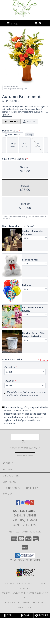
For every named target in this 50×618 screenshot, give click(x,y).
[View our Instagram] (27, 503)
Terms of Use (25, 607)
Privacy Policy (13, 602)
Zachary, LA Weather (12, 593)
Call (9, 615)
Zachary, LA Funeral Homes (17, 583)
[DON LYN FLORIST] (25, 16)
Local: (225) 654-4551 (25, 525)
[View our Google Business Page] (23, 503)
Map (26, 615)
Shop (14, 23)
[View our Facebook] (18, 503)
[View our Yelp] (32, 503)
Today (29, 134)
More (6, 115)
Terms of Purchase (33, 602)
